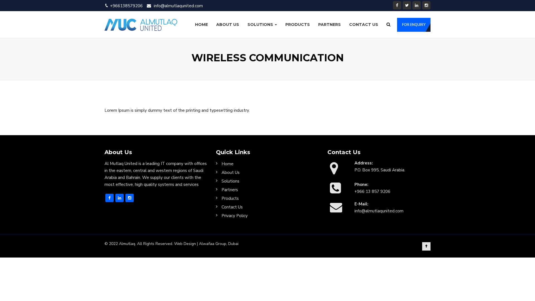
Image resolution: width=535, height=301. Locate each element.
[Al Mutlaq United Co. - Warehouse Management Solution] (141, 24)
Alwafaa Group (212, 243)
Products (297, 24)
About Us (227, 24)
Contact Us (363, 24)
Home (201, 24)
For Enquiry (413, 24)
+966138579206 (126, 6)
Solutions (260, 24)
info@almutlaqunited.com (178, 6)
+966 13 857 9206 (372, 191)
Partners (329, 24)
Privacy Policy (235, 216)
